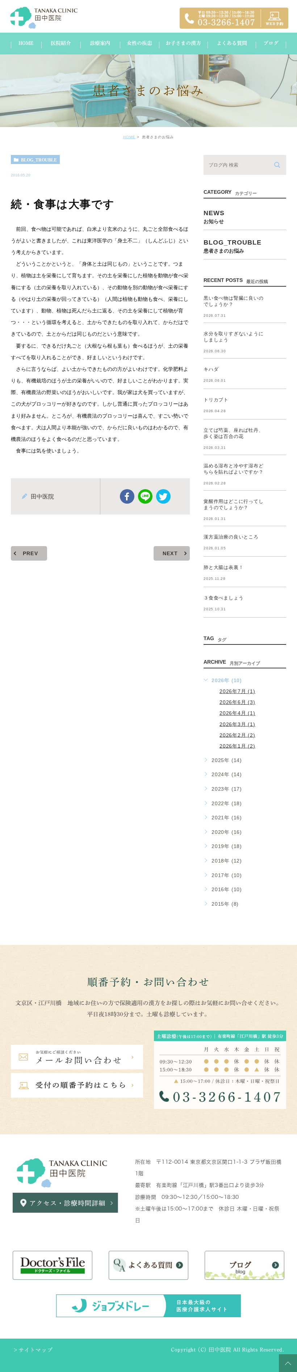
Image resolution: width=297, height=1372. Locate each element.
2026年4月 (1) (237, 713)
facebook (127, 496)
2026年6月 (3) (237, 702)
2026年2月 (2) (237, 735)
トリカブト (216, 399)
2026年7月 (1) (237, 691)
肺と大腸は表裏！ (223, 567)
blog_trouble (39, 159)
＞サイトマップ (33, 1350)
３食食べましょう (223, 598)
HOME (129, 137)
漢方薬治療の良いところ (231, 537)
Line (145, 496)
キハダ (211, 369)
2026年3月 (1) (237, 724)
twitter (163, 496)
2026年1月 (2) (237, 746)
